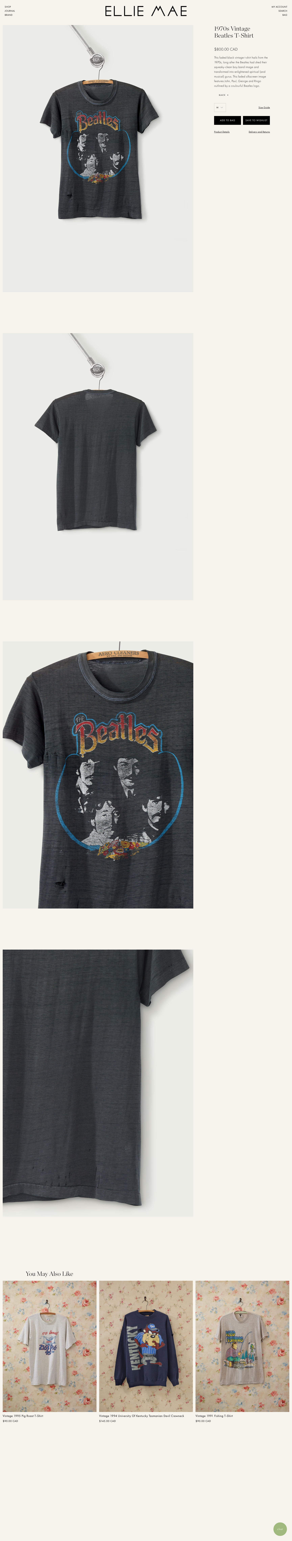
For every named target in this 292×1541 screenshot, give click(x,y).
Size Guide (264, 107)
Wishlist (261, 120)
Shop (8, 6)
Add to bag (26, 1405)
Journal (10, 11)
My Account (279, 6)
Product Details (221, 131)
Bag (284, 15)
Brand (9, 15)
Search (282, 11)
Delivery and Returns (259, 131)
